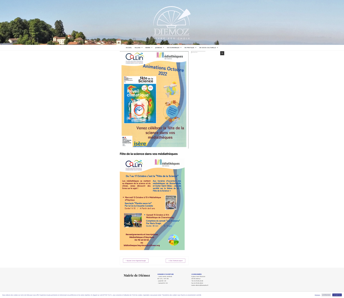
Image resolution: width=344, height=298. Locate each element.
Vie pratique (189, 47)
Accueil (129, 47)
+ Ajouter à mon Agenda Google (136, 261)
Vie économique (173, 47)
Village (137, 47)
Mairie (147, 47)
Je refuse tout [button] (326, 295)
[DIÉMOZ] (172, 22)
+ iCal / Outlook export (175, 261)
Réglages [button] (317, 295)
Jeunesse (158, 47)
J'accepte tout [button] (337, 295)
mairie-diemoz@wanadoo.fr (199, 285)
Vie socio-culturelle (207, 47)
